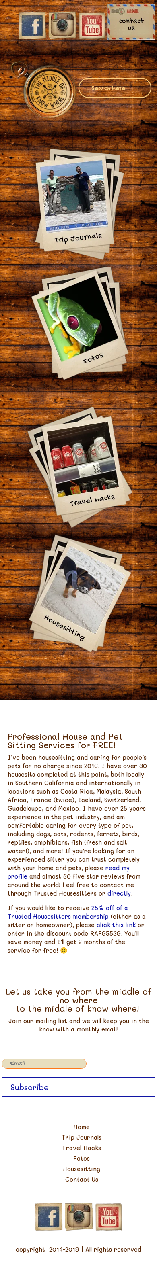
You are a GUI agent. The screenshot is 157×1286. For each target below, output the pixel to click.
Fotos (81, 1158)
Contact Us (81, 1179)
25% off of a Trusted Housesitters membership (68, 912)
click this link (116, 925)
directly (119, 893)
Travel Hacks (81, 1148)
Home (81, 1127)
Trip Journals (81, 1137)
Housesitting (81, 1169)
